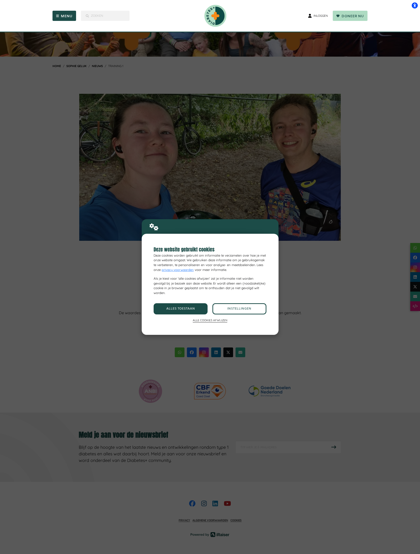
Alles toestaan (180, 309)
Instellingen (239, 309)
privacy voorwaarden (178, 270)
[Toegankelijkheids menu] (415, 5)
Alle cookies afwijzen (210, 320)
